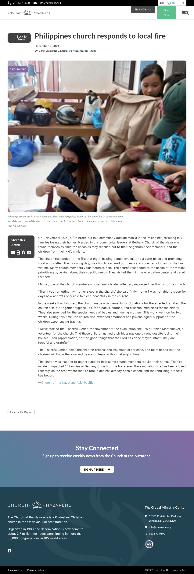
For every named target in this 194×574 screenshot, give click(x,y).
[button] (183, 12)
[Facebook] (9, 551)
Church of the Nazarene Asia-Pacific (67, 382)
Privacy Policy (35, 570)
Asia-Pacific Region (21, 412)
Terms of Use (15, 570)
